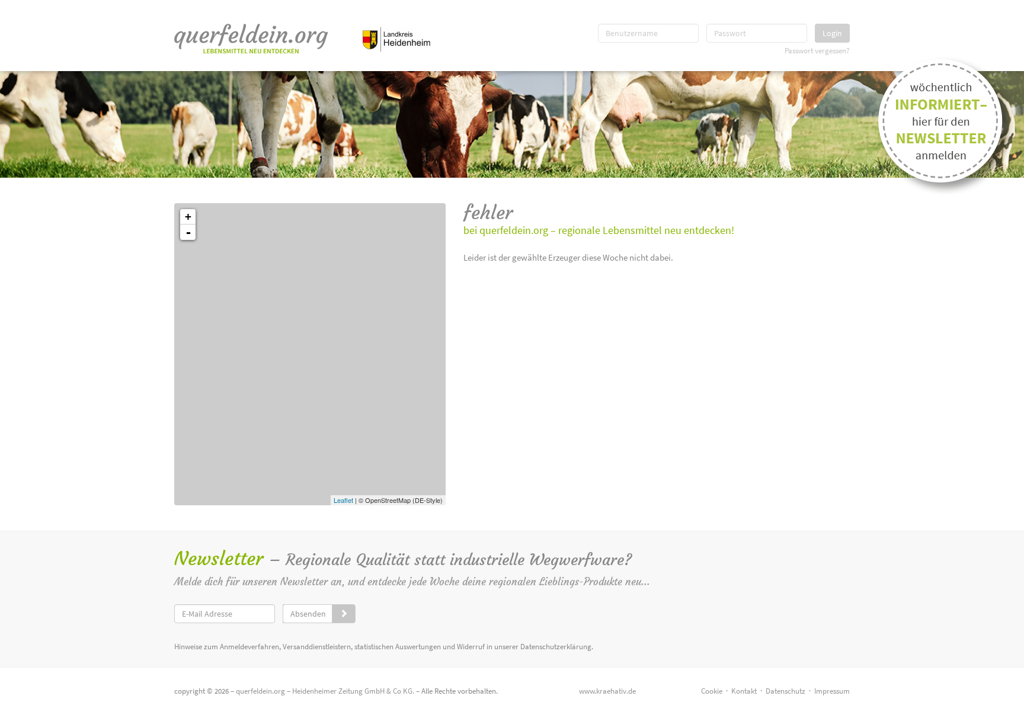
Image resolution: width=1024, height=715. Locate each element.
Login (832, 33)
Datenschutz (785, 691)
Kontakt (744, 691)
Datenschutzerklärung (555, 647)
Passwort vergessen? (817, 50)
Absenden (308, 613)
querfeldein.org (260, 691)
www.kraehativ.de (607, 691)
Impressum (832, 691)
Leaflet (343, 500)
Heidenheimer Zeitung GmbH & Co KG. (353, 691)
